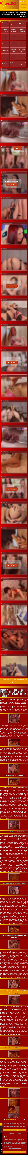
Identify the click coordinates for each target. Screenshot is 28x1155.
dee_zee (5, 299)
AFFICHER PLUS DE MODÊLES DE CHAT (14, 681)
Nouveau (13, 10)
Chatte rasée (22, 37)
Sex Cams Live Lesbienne (13, 63)
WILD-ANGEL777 (7, 198)
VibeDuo (4, 95)
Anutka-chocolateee (7, 223)
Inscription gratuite (17, 148)
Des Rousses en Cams (22, 57)
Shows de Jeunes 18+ (22, 30)
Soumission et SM (22, 63)
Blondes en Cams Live (5, 57)
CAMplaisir (5, 12)
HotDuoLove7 (6, 578)
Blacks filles (5, 63)
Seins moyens (13, 43)
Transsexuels (23, 4)
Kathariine (5, 451)
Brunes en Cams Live (13, 57)
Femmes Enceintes (5, 30)
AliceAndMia (6, 401)
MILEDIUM (4, 69)
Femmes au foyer (5, 23)
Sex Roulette (23, 7)
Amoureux (23, 10)
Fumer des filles (13, 50)
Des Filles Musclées (13, 30)
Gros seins (22, 43)
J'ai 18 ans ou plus (15, 1130)
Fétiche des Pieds (22, 50)
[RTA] (19, 1133)
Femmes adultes (14, 37)
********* (4, 146)
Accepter (20, 1152)
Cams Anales (5, 50)
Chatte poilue (5, 43)
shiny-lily (5, 629)
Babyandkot (5, 121)
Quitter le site (12, 1133)
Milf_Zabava (5, 604)
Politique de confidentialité (15, 1148)
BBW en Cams (22, 23)
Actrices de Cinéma (13, 12)
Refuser (9, 1152)
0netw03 (5, 654)
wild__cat (5, 502)
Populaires (4, 10)
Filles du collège (5, 37)
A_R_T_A (5, 375)
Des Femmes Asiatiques (13, 23)
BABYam (5, 248)
